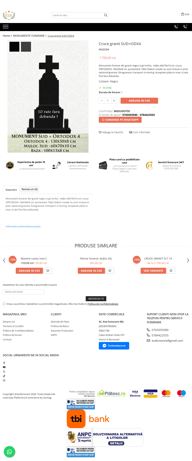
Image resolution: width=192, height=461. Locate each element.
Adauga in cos (139, 100)
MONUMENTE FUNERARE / (30, 35)
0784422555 (160, 335)
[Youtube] (4, 367)
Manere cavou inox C (34, 258)
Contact (7, 339)
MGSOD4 (104, 49)
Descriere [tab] (11, 189)
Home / (8, 35)
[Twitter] (4, 371)
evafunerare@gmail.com (167, 340)
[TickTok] (4, 376)
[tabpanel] (48, 96)
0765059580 (160, 330)
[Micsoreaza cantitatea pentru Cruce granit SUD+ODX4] (101, 101)
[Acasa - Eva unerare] (21, 15)
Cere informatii (141, 132)
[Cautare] (105, 15)
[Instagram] (4, 380)
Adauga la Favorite (112, 132)
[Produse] (6, 27)
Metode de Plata (60, 321)
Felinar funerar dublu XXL (96, 258)
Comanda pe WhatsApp (121, 119)
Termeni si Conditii (13, 326)
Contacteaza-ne (116, 345)
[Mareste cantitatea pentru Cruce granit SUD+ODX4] (114, 101)
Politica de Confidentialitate (103, 304)
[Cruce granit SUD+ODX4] (48, 96)
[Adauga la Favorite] (48, 271)
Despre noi (9, 321)
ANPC (54, 335)
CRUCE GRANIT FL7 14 (158, 258)
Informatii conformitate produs (23, 226)
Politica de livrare (12, 335)
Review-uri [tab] (30, 189)
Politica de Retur (60, 326)
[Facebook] (4, 362)
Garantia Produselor (62, 330)
